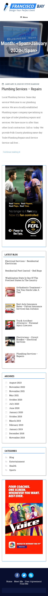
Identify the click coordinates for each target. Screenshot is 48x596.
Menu (25, 17)
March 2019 (15, 420)
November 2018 (17, 437)
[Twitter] (24, 575)
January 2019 (16, 429)
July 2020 (14, 403)
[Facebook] (17, 575)
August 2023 (15, 382)
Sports (12, 470)
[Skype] (31, 575)
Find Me (24, 583)
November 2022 (17, 387)
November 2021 (17, 391)
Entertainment (17, 461)
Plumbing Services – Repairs (22, 89)
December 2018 (16, 433)
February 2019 (16, 425)
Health (12, 465)
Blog (11, 457)
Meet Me (18, 581)
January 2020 (16, 412)
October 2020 (15, 399)
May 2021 (14, 395)
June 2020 (14, 408)
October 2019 (15, 416)
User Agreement (33, 581)
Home (9, 581)
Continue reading (12, 152)
